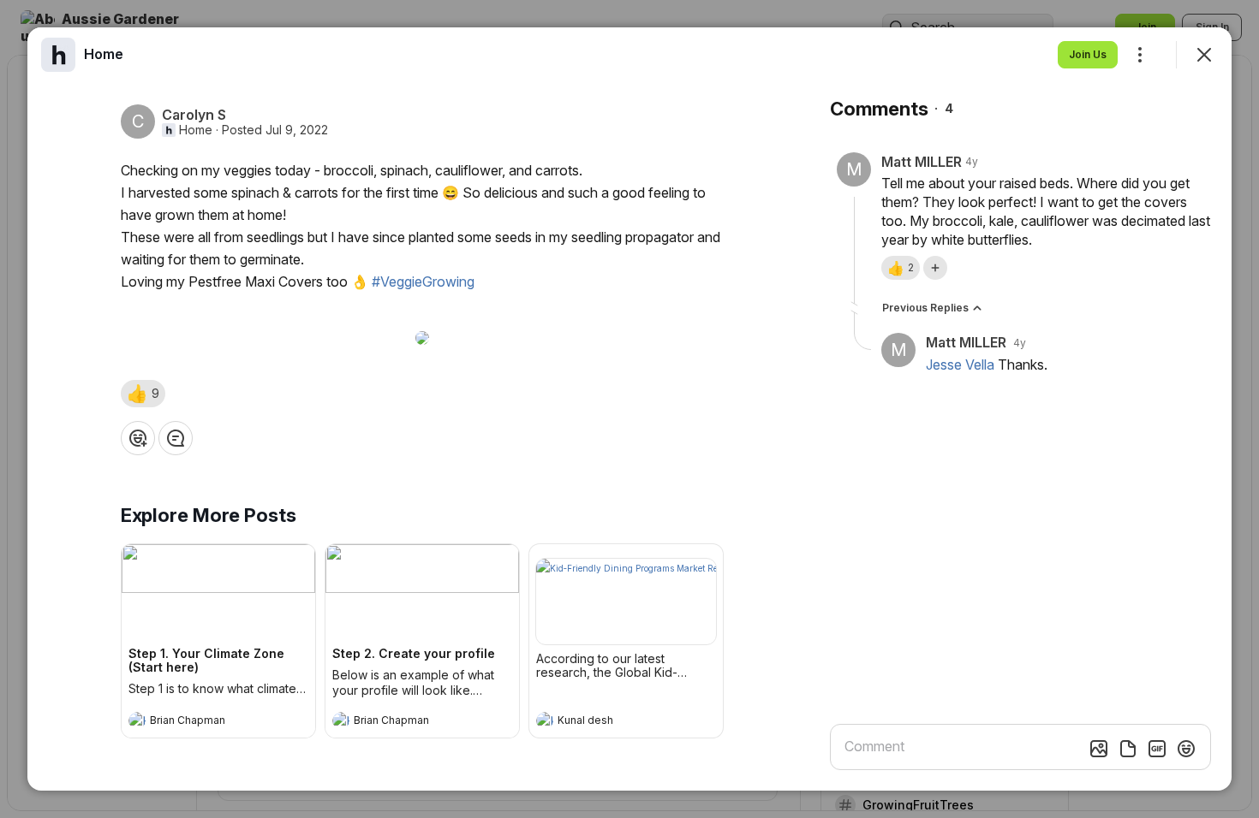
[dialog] (629, 409)
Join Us (1088, 54)
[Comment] (175, 438)
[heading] (201, 722)
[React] (138, 438)
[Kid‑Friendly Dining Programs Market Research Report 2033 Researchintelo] (626, 601)
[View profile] (137, 720)
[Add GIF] (1157, 748)
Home (195, 130)
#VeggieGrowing (423, 281)
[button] (143, 393)
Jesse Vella (960, 364)
